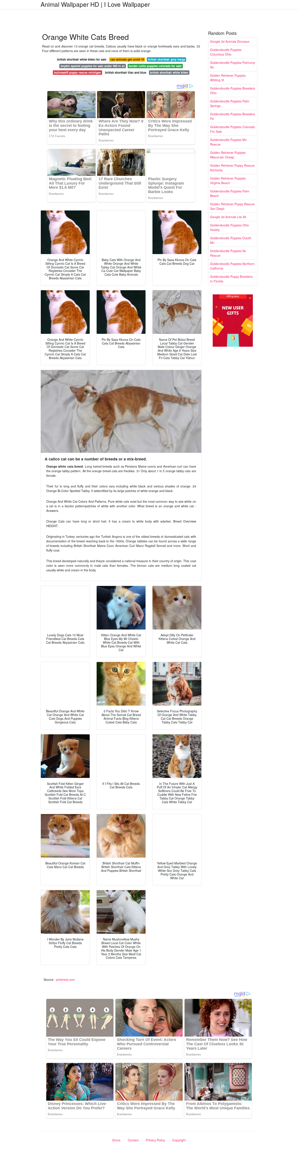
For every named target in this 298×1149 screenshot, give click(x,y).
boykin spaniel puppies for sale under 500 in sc (93, 66)
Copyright (179, 1140)
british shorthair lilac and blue (125, 72)
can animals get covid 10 (127, 59)
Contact (133, 1140)
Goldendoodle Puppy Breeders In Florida (231, 278)
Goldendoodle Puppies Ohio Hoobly (229, 227)
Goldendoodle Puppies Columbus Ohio (225, 52)
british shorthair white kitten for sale (81, 59)
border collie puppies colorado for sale (155, 66)
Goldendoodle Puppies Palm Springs (229, 103)
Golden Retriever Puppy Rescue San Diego (232, 206)
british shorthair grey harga (166, 59)
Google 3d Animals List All (228, 217)
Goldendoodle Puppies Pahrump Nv (232, 64)
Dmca (116, 1140)
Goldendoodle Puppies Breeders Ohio (232, 90)
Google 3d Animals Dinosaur (230, 41)
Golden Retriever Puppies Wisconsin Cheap (228, 154)
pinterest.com (65, 979)
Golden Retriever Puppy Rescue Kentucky (232, 167)
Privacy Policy (155, 1140)
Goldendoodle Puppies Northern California (232, 265)
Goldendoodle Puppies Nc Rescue (228, 253)
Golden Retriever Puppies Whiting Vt (228, 77)
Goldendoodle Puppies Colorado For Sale (232, 129)
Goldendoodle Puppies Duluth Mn (230, 240)
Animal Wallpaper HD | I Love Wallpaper (95, 4)
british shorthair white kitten (169, 72)
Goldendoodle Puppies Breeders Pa (232, 116)
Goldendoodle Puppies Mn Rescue (228, 141)
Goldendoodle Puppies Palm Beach (229, 193)
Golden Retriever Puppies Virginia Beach (228, 180)
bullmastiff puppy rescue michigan (77, 72)
